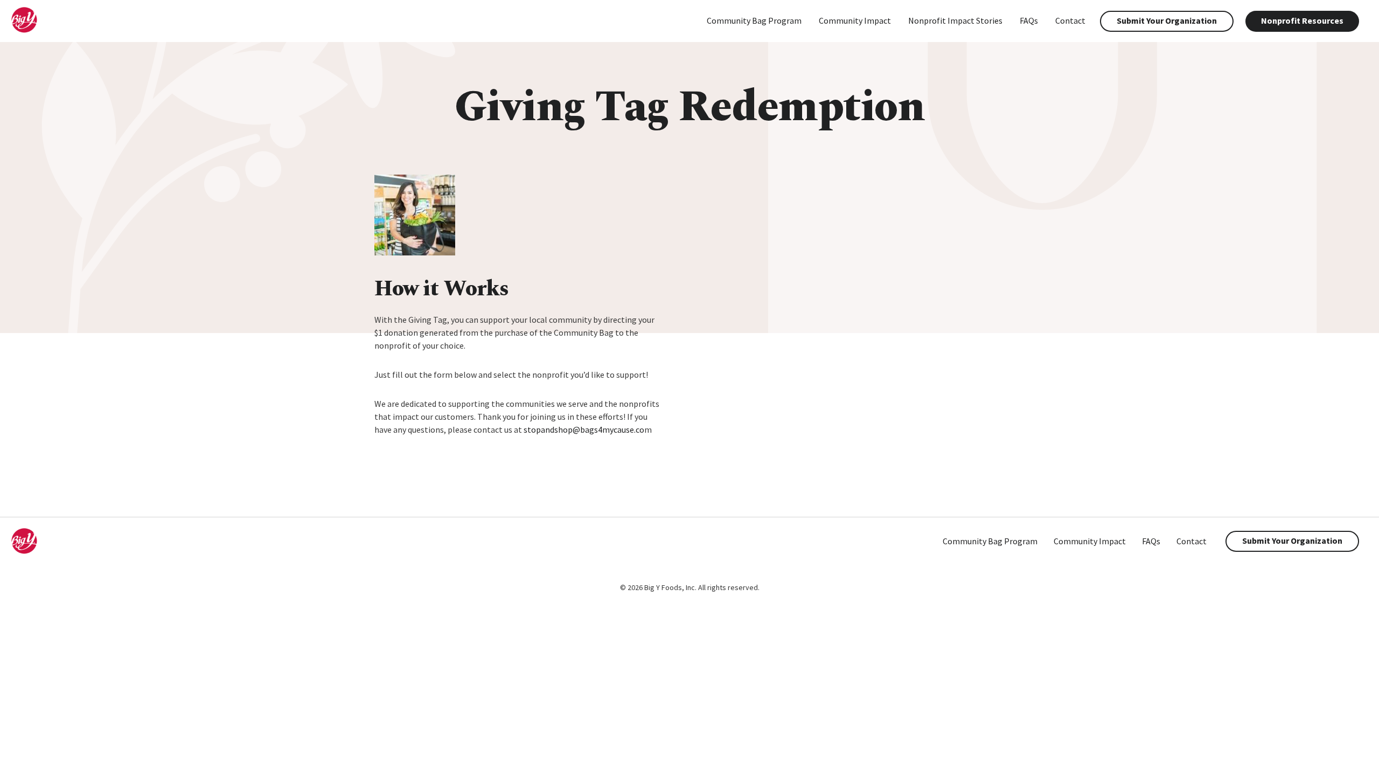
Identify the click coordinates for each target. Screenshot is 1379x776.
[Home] (33, 30)
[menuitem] (754, 21)
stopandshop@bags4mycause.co (584, 429)
